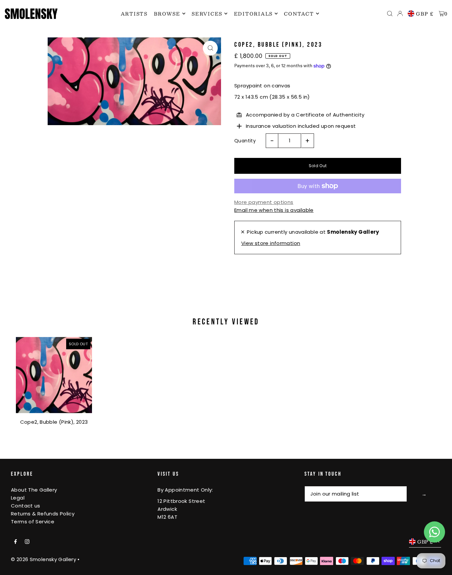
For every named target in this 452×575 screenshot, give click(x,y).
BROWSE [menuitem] (167, 14)
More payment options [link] (264, 202)
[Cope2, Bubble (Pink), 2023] (54, 375)
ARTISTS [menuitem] (134, 14)
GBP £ (425, 14)
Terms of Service (32, 521)
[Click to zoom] (210, 48)
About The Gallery (34, 489)
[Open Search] (389, 13)
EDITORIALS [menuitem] (253, 14)
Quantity (245, 140)
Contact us (25, 505)
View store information (270, 243)
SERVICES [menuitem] (207, 14)
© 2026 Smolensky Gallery (43, 559)
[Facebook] (15, 542)
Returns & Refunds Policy (42, 513)
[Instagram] (27, 542)
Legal (17, 497)
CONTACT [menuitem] (299, 14)
